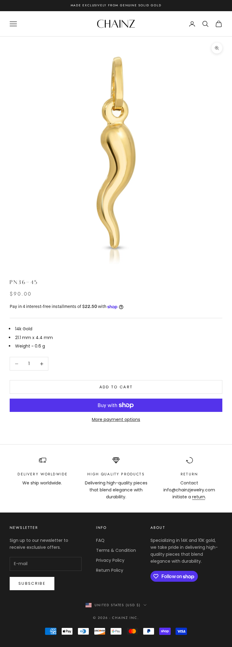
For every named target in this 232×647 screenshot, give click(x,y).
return (198, 497)
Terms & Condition (116, 550)
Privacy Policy (110, 560)
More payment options (116, 419)
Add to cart (116, 387)
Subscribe (32, 583)
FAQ (100, 540)
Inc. (134, 617)
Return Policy (109, 570)
